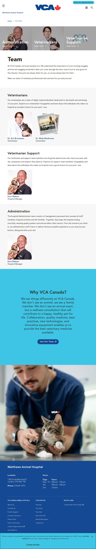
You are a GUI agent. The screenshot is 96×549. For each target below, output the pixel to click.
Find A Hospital (13, 512)
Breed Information (42, 519)
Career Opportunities (15, 527)
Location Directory (14, 515)
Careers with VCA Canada (73, 505)
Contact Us (11, 508)
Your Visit (39, 512)
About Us (11, 505)
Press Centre (12, 519)
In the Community (14, 523)
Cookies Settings (32, 544)
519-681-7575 (19, 486)
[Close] (92, 536)
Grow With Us (12, 530)
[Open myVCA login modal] (87, 8)
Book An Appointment (83, 2)
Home (10, 21)
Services (38, 505)
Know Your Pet (41, 515)
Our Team (39, 508)
